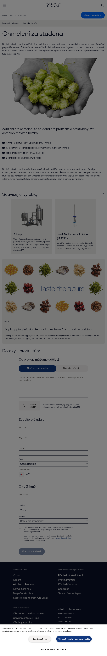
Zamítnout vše (40, 639)
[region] (53, 640)
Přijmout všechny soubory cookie (74, 639)
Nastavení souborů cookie (53, 649)
